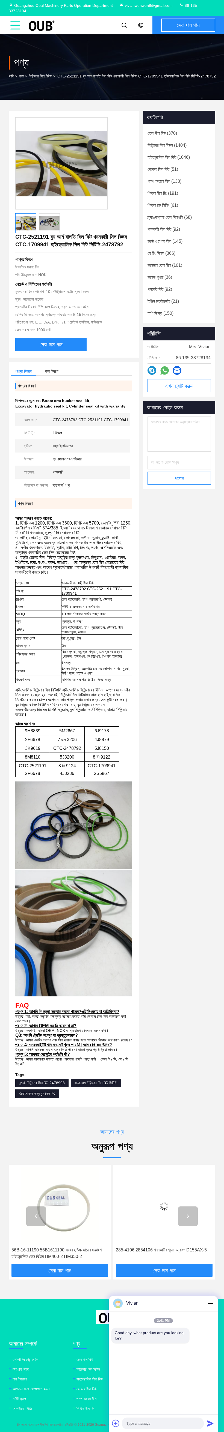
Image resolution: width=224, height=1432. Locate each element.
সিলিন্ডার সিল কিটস (40, 76)
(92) (164, 229)
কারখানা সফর (21, 1369)
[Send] (210, 1423)
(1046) (169, 157)
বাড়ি (11, 76)
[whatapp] (164, 370)
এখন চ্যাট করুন (179, 386)
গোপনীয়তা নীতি (22, 1408)
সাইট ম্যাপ (19, 1399)
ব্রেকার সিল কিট (86, 1389)
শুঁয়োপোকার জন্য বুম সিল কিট (37, 1093)
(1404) (167, 145)
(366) (161, 253)
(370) (162, 133)
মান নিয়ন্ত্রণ (20, 1379)
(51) (163, 169)
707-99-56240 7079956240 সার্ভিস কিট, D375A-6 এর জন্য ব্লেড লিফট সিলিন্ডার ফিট (162, 1253)
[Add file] (116, 1423)
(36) (160, 277)
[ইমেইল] (177, 370)
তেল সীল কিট (84, 1359)
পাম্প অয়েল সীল (86, 1399)
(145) (165, 241)
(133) (164, 181)
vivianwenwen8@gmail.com (149, 5)
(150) (160, 313)
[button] (36, 1216)
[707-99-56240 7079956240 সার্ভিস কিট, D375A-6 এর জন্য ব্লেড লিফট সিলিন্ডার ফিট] (164, 1206)
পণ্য (21, 76)
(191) (163, 193)
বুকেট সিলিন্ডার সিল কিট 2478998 (42, 1083)
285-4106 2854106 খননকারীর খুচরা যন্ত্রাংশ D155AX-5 (56, 1250)
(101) (165, 265)
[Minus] (210, 1303)
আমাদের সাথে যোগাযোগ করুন (31, 1389)
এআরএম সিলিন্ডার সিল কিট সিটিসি (96, 1083)
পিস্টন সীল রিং (85, 1408)
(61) (163, 205)
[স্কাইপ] (151, 370)
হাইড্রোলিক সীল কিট (89, 1379)
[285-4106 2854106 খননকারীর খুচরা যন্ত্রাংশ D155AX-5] (59, 1206)
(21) (163, 301)
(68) (170, 217)
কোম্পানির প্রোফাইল (25, 1359)
